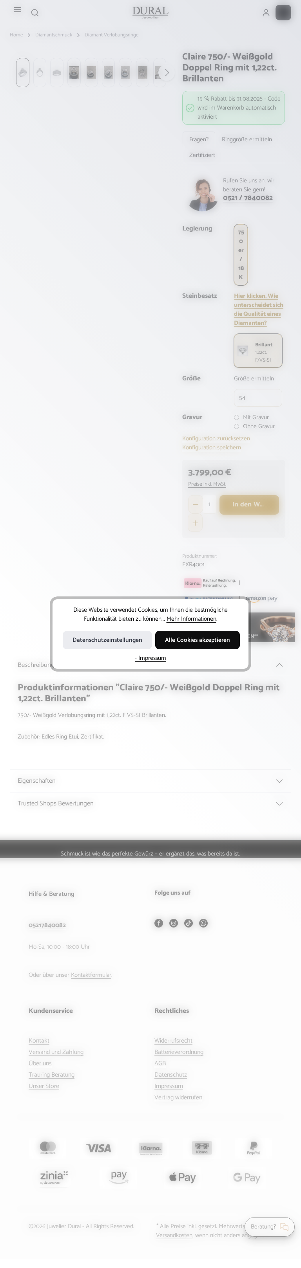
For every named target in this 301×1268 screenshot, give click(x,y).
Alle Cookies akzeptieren (197, 640)
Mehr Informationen (191, 619)
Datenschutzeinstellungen (107, 640)
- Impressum (150, 658)
